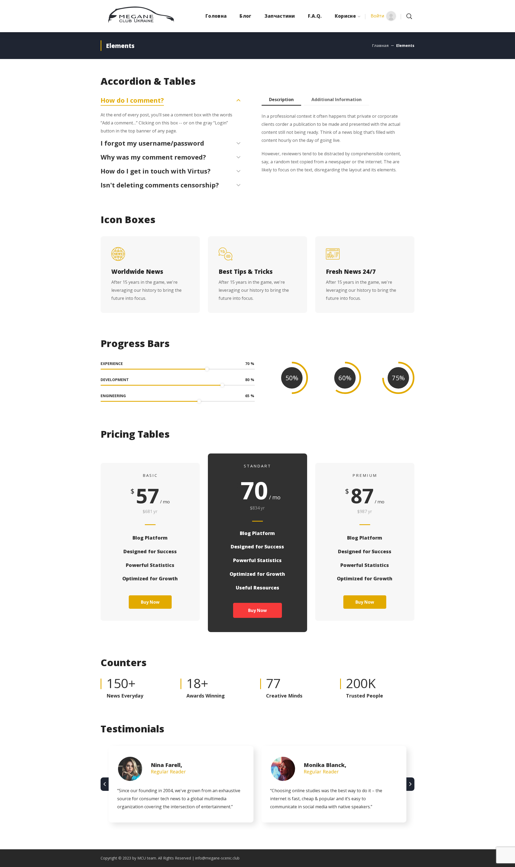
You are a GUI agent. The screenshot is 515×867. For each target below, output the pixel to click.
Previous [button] (105, 784)
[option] (181, 784)
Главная (380, 45)
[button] (383, 16)
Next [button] (410, 784)
